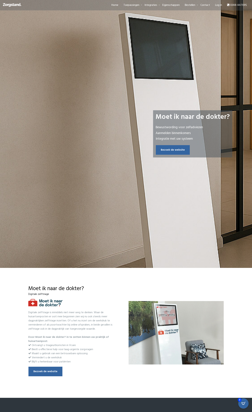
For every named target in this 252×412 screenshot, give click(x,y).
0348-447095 (238, 5)
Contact (205, 5)
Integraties (151, 5)
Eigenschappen (171, 5)
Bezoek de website (173, 150)
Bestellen (190, 5)
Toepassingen (131, 5)
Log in (218, 5)
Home (114, 5)
